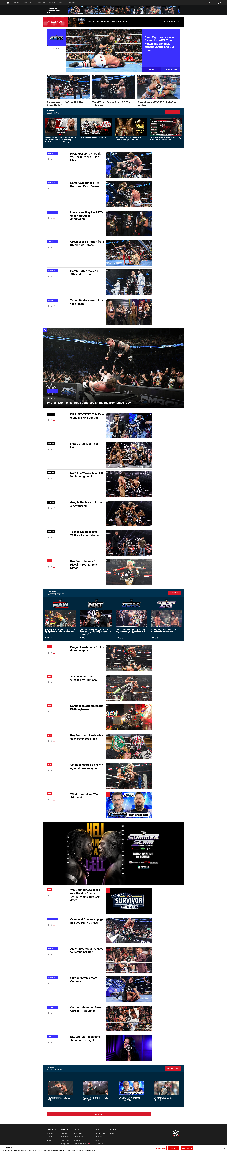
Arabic (112, 1133)
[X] (56, 48)
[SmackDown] (113, 368)
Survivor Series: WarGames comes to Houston (108, 22)
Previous (41, 613)
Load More (99, 1114)
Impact (49, 1140)
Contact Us (98, 1136)
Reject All (173, 1148)
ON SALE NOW (54, 22)
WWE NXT (51, 414)
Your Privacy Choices (80, 1144)
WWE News (64, 1133)
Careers (49, 1136)
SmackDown (52, 153)
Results (151, 69)
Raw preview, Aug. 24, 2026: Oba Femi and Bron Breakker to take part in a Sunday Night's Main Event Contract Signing (59, 140)
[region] (113, 1148)
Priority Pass (65, 1144)
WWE (49, 793)
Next (186, 613)
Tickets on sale (168, 21)
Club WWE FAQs (100, 1133)
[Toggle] (59, 48)
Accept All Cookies (187, 1148)
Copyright (77, 1140)
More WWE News (172, 112)
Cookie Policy (99, 1144)
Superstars (40, 2)
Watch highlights (172, 69)
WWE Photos (65, 1140)
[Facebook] (53, 48)
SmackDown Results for (154, 33)
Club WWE (72, 2)
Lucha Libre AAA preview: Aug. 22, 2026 (93, 137)
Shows (16, 2)
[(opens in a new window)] (76, 22)
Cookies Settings (161, 1148)
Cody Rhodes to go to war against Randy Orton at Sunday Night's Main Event (128, 139)
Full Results (49, 638)
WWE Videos (65, 1136)
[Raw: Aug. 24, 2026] (61, 127)
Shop (61, 2)
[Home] (8, 2)
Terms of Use (78, 1133)
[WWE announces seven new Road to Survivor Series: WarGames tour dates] (129, 901)
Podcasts (27, 2)
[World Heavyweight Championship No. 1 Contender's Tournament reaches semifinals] (166, 127)
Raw (49, 561)
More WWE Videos (173, 1068)
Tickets (52, 2)
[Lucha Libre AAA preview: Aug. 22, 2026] (96, 127)
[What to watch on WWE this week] (129, 805)
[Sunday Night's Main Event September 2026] (131, 127)
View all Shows (174, 593)
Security (97, 1140)
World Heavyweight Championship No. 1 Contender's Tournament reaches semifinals (163, 140)
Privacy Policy (78, 1136)
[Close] (224, 1148)
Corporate (50, 1133)
